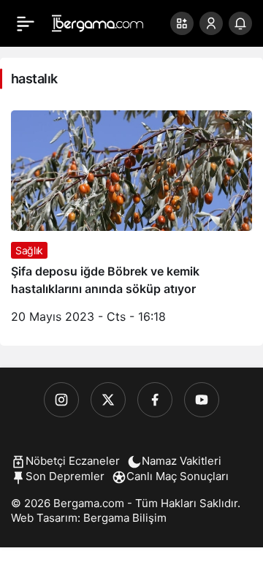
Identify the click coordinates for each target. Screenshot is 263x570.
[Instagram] (61, 399)
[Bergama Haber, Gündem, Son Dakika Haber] (97, 22)
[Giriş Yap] (211, 23)
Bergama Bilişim (125, 518)
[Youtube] (201, 399)
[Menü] (25, 23)
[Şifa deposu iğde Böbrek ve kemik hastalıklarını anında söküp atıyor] (131, 222)
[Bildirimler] (240, 23)
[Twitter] (108, 399)
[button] (182, 23)
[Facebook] (154, 399)
